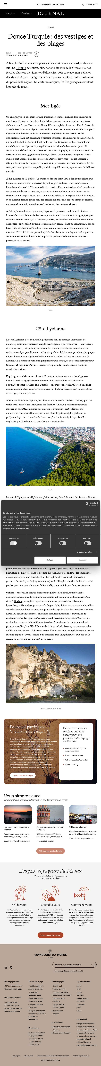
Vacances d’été (58, 998)
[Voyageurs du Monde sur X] (10, 967)
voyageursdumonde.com (86, 1036)
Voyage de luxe (58, 1004)
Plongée (55, 1013)
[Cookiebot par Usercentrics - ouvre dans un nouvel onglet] (87, 504)
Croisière (56, 1001)
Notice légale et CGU (81, 1055)
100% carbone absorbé (13, 986)
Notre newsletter (35, 995)
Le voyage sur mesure (13, 1008)
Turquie (50, 27)
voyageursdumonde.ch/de (86, 1029)
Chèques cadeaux (35, 1004)
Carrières (56, 1029)
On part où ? (57, 986)
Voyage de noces (59, 989)
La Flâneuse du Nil (35, 1038)
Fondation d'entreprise (61, 1026)
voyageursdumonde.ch (85, 1026)
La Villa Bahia (33, 1044)
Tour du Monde (58, 1007)
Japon (78, 986)
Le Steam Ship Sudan (36, 1032)
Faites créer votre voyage (23, 775)
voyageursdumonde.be (85, 1023)
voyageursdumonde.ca (85, 1033)
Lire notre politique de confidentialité (68, 971)
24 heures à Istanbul (78, 826)
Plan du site (28, 1055)
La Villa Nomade (34, 1041)
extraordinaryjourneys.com (86, 1045)
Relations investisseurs (61, 1033)
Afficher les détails (85, 552)
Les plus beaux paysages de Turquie (16, 828)
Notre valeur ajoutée (12, 1011)
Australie (80, 995)
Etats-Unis (80, 1004)
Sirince (39, 116)
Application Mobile (35, 998)
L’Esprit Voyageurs (11, 1005)
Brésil (78, 1007)
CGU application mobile (50, 1060)
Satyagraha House (35, 1035)
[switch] (38, 543)
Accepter (82, 560)
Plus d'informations (20, 529)
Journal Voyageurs (35, 989)
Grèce (78, 1010)
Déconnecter (57, 1010)
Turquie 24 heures (86, 838)
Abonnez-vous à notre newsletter (68, 964)
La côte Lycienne (15, 339)
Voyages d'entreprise (36, 1010)
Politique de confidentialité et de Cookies (53, 1055)
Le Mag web (33, 992)
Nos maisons (33, 1027)
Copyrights (16, 1055)
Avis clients (32, 1007)
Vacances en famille (60, 992)
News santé (33, 1019)
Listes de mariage (35, 1001)
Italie (78, 989)
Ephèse (31, 178)
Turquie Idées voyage (21, 841)
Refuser (50, 560)
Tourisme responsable (13, 989)
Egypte (79, 992)
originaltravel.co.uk (83, 1039)
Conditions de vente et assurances (37, 1014)
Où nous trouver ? (11, 1002)
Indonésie (80, 1001)
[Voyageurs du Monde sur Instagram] (5, 967)
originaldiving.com (83, 1042)
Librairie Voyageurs (35, 986)
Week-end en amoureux (61, 995)
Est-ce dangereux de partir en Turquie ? (50, 828)
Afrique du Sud (82, 998)
